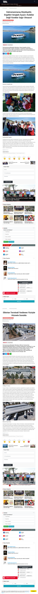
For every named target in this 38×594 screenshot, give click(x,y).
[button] (33, 258)
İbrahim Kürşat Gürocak (12, 273)
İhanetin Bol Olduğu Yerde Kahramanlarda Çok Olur (18, 274)
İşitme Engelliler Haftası (20, 153)
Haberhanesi (6, 433)
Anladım (33, 591)
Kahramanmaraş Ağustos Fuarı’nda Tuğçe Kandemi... (8, 222)
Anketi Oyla (6, 241)
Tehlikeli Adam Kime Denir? (13, 263)
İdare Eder (7, 234)
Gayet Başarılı (8, 231)
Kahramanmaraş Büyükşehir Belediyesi (9, 153)
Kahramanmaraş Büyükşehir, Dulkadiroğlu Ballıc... (8, 213)
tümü (33, 512)
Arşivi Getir (19, 301)
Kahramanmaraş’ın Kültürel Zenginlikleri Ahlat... (28, 213)
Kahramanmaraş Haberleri (13, 8)
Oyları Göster (11, 241)
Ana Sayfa (5, 8)
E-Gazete (16, 4)
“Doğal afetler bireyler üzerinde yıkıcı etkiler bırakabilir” (19, 268)
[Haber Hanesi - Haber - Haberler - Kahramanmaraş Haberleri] (5, 1)
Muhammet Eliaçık (11, 262)
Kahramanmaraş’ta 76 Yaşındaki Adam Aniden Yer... (18, 222)
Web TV (8, 4)
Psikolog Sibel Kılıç (11, 267)
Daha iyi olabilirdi (8, 236)
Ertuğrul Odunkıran (11, 278)
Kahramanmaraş (6, 23)
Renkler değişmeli (8, 239)
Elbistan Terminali (20, 436)
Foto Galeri (4, 4)
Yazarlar (12, 4)
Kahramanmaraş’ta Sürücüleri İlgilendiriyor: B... (29, 222)
